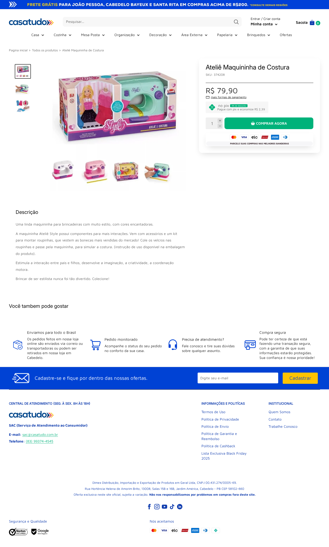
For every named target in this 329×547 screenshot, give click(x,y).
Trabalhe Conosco (283, 426)
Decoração (158, 35)
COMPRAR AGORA (271, 123)
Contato (275, 419)
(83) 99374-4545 (39, 441)
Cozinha (60, 35)
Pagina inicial (18, 50)
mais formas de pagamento (228, 97)
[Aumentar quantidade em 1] (220, 120)
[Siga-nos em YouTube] (164, 507)
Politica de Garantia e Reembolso (219, 436)
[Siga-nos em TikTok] (172, 507)
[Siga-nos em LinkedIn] (179, 507)
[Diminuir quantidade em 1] (220, 126)
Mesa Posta (90, 35)
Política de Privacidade (220, 419)
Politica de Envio (215, 426)
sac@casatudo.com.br (40, 434)
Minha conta (262, 24)
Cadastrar (300, 378)
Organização (124, 35)
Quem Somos (279, 412)
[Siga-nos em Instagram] (157, 507)
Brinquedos (256, 35)
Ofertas (286, 35)
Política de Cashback (218, 446)
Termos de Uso (213, 412)
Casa (35, 35)
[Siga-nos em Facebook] (149, 507)
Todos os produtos (45, 50)
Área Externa (192, 35)
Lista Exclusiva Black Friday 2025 (224, 455)
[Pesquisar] (236, 22)
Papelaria (225, 35)
